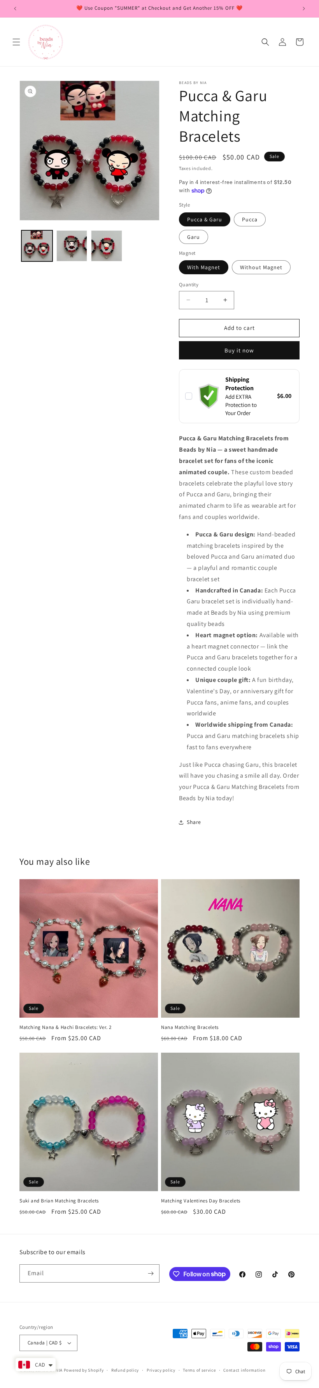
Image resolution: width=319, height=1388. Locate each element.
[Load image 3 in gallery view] (106, 245)
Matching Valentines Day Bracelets (200, 1201)
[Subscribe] (150, 1273)
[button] (16, 42)
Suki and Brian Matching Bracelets (59, 1201)
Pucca (250, 219)
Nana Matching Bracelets (190, 1027)
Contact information (244, 1370)
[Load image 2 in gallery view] (72, 245)
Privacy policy (161, 1370)
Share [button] (194, 821)
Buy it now (239, 350)
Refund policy (125, 1370)
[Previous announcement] (15, 8)
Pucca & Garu (204, 219)
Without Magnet (261, 267)
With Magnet (203, 267)
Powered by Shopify (84, 1370)
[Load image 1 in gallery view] (37, 245)
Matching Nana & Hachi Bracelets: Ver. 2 (65, 1027)
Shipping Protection (239, 383)
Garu (193, 236)
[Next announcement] (303, 8)
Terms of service (199, 1370)
